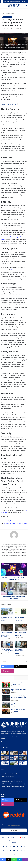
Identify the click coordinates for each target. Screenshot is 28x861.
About (4, 840)
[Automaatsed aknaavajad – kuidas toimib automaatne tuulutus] (7, 611)
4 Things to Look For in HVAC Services (15, 523)
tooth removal (13, 783)
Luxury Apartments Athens (7, 781)
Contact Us (22, 840)
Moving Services (18, 781)
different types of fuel (16, 270)
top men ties (21, 783)
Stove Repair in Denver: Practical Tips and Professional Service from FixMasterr (21, 618)
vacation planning (5, 788)
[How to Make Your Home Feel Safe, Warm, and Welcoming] (7, 644)
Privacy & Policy (10, 840)
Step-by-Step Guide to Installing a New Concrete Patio (20, 634)
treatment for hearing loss (18, 786)
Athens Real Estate (6, 773)
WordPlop (24, 837)
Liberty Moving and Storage (8, 776)
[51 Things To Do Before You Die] (6, 705)
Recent (21, 678)
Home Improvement (10, 13)
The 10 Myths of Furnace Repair (13, 521)
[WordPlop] (14, 5)
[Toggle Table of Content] (15, 104)
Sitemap (14, 842)
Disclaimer (17, 840)
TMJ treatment (5, 783)
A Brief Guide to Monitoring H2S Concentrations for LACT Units (18, 697)
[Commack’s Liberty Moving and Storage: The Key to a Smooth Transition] (5, 753)
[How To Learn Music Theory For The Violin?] (6, 711)
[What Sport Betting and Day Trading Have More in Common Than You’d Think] (5, 758)
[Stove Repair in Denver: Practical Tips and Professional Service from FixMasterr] (21, 611)
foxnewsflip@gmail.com (12, 741)
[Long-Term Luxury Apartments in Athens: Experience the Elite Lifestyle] (14, 753)
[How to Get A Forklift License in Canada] (6, 691)
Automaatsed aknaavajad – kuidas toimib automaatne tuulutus (6, 618)
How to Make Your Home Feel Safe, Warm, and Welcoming (7, 651)
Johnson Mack (6, 28)
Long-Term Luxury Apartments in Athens (10, 778)
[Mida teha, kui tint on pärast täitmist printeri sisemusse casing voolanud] (5, 763)
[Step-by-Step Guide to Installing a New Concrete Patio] (21, 627)
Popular (7, 678)
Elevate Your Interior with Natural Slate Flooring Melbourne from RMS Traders (6, 635)
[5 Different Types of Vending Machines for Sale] (6, 685)
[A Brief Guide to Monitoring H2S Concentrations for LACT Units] (6, 698)
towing (8, 786)
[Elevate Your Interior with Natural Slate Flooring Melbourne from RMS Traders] (7, 627)
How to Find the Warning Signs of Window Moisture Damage (19, 651)
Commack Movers (15, 773)
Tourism (3, 786)
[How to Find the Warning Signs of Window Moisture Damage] (21, 644)
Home (3, 13)
